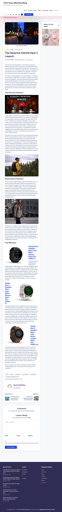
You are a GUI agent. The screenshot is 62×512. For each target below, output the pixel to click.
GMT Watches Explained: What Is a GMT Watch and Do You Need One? (12, 471)
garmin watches (26, 374)
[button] (28, 14)
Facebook (24, 469)
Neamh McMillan (19, 385)
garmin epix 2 (17, 374)
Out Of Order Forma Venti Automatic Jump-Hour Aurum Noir (10, 491)
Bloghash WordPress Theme (47, 509)
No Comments (30, 59)
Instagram (24, 472)
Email (18, 435)
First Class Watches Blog (15, 3)
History (43, 480)
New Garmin (33, 374)
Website (30, 435)
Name (6, 435)
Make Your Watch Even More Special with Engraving (10, 498)
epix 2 (7, 374)
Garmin (6, 115)
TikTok (23, 474)
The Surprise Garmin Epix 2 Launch (12, 376)
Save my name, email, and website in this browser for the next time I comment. (21, 443)
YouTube (24, 478)
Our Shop (43, 472)
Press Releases (18, 49)
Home (42, 469)
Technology (44, 478)
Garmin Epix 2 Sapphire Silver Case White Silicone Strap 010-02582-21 (8, 293)
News (12, 49)
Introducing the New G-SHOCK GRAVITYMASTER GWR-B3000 (11, 478)
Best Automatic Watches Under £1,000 (11, 484)
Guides (7, 49)
